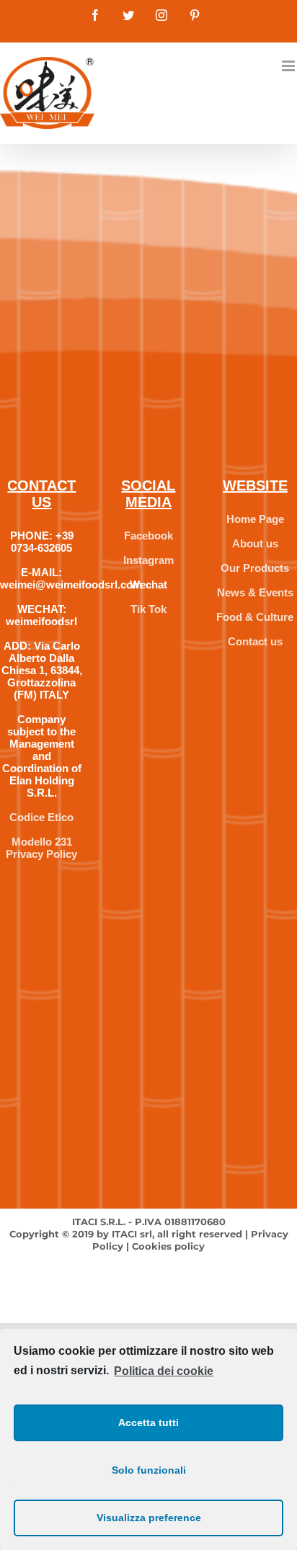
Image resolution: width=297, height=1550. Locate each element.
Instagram (148, 560)
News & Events (255, 592)
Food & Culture (254, 617)
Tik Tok (148, 609)
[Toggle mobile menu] (289, 65)
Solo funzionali (149, 1470)
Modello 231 (42, 842)
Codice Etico (41, 817)
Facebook (148, 535)
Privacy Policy (41, 854)
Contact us (255, 641)
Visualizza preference (149, 1517)
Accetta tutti (148, 1422)
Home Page (255, 519)
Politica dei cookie (163, 1371)
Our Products (255, 568)
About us (255, 543)
